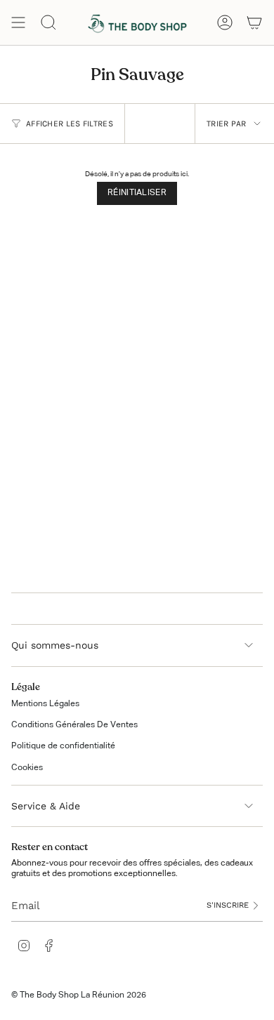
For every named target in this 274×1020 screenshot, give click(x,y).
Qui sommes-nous (54, 645)
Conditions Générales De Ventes (74, 725)
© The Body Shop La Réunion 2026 (78, 995)
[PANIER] (254, 22)
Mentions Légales (45, 704)
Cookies (27, 768)
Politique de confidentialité (63, 746)
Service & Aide (45, 806)
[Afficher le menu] (18, 22)
